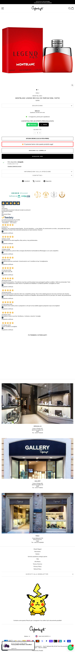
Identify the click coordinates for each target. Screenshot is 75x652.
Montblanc (37, 96)
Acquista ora (37, 156)
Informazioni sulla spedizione (37, 171)
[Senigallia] (37, 403)
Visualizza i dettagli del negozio (14, 166)
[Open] (4, 647)
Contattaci (37, 175)
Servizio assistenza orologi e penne (37, 556)
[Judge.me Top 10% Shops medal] (62, 195)
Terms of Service (37, 564)
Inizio (37, 93)
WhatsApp (33, 124)
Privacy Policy (38, 566)
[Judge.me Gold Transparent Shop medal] (38, 195)
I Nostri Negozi (37, 549)
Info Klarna (37, 561)
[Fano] (37, 513)
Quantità (37, 129)
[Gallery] (37, 458)
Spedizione (32, 112)
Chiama (45, 124)
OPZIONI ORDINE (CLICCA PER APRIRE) (37, 138)
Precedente (5, 222)
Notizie (37, 554)
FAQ (37, 559)
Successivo (13, 222)
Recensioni (37, 551)
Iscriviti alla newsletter (37, 574)
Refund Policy (37, 569)
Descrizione (37, 105)
